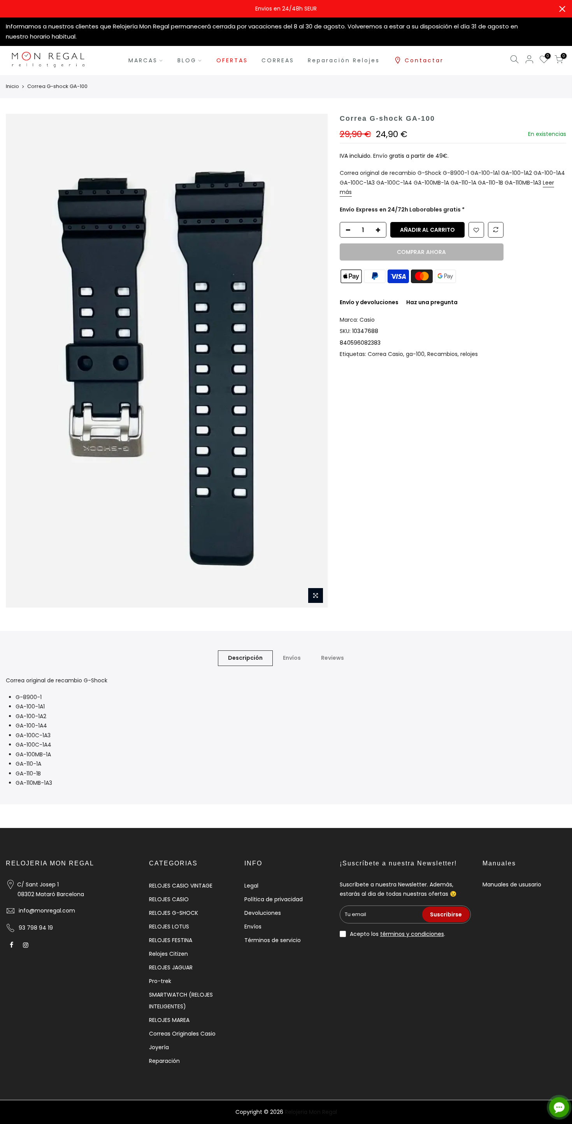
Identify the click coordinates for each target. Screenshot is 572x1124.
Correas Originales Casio (182, 1034)
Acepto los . (397, 934)
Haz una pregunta (432, 302)
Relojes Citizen (168, 954)
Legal (251, 886)
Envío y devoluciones (369, 302)
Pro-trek (160, 981)
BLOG (187, 60)
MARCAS (143, 60)
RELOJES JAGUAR (171, 967)
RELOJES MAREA (169, 1020)
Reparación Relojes (344, 60)
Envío (381, 156)
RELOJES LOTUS (169, 926)
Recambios (442, 354)
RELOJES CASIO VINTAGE (180, 886)
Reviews (332, 658)
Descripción (245, 658)
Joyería (159, 1047)
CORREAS (277, 60)
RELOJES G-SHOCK (173, 913)
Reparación (164, 1061)
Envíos (292, 658)
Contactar (424, 60)
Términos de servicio (272, 940)
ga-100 (415, 354)
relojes (469, 354)
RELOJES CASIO (169, 899)
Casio (367, 320)
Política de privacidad (273, 899)
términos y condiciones (412, 934)
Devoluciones (262, 913)
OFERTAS (232, 60)
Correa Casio (385, 354)
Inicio (12, 86)
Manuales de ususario (512, 884)
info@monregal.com (47, 910)
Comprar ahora (421, 252)
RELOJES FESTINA (170, 940)
